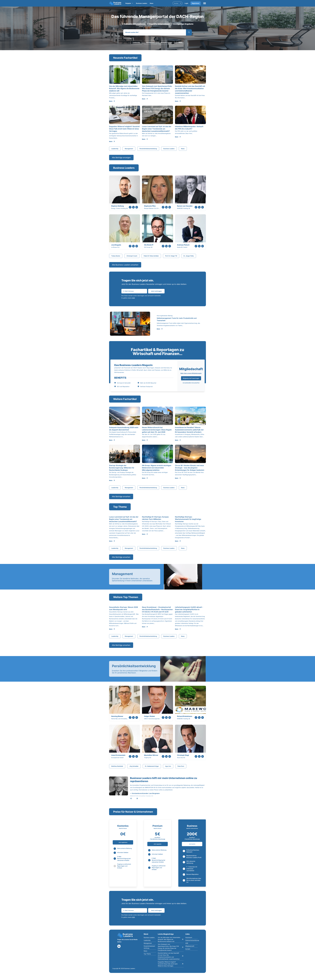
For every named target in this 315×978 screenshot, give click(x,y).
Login (186, 3)
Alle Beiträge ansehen (121, 496)
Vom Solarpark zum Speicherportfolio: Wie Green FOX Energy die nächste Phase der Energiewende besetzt (168, 947)
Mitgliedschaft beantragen (191, 378)
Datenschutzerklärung (191, 940)
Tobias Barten (115, 256)
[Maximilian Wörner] (157, 739)
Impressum (188, 937)
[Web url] (130, 207)
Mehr (158, 329)
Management (150, 42)
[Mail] (136, 207)
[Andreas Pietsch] (190, 228)
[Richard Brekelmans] (190, 700)
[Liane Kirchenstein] (124, 739)
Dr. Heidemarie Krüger (152, 766)
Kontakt (187, 949)
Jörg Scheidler (133, 766)
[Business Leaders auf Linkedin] (119, 946)
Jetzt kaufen (192, 844)
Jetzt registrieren (123, 842)
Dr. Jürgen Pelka (189, 256)
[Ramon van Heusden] (190, 189)
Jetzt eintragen (156, 291)
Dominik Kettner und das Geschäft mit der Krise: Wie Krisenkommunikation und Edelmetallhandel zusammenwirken (169, 956)
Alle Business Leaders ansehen (125, 265)
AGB (133, 298)
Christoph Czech (132, 256)
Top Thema (147, 954)
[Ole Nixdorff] (157, 228)
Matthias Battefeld (117, 766)
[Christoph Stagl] (190, 739)
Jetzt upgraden (157, 844)
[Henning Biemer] (124, 700)
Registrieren (195, 3)
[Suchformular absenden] (189, 32)
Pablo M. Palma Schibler (151, 256)
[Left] (131, 798)
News (151, 3)
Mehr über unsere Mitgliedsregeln (191, 373)
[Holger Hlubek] (157, 700)
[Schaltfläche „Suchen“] (180, 3)
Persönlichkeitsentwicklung (148, 148)
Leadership (136, 42)
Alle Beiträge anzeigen (121, 157)
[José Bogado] (124, 228)
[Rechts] (137, 798)
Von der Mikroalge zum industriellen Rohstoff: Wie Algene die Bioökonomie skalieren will (169, 939)
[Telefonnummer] (133, 207)
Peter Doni (181, 766)
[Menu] (204, 3)
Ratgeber (128, 3)
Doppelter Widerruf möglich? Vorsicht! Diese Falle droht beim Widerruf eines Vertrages (168, 964)
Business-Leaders (149, 937)
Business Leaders (141, 3)
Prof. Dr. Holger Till (171, 256)
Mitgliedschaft (189, 946)
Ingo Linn (168, 766)
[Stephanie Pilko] (157, 189)
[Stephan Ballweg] (124, 189)
